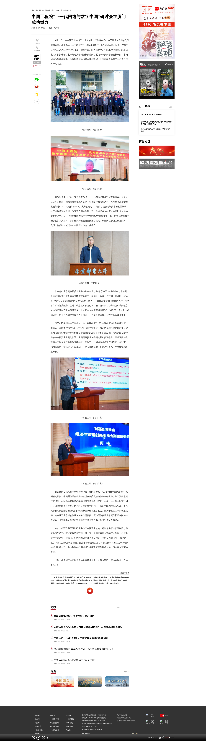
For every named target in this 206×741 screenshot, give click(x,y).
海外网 (37, 734)
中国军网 (69, 726)
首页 (32, 10)
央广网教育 (39, 10)
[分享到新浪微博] (37, 86)
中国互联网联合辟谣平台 (124, 718)
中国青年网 (54, 719)
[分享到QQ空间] (37, 94)
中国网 (37, 723)
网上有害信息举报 (122, 715)
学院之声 (68, 10)
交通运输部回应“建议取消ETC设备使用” (74, 660)
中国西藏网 (54, 730)
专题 (53, 671)
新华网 (37, 719)
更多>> (126, 671)
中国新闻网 (70, 719)
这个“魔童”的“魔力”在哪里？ (151, 114)
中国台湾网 (54, 726)
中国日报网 (39, 730)
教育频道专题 (49, 10)
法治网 (68, 730)
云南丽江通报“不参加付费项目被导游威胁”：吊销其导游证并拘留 (88, 627)
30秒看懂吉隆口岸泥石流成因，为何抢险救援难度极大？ (84, 649)
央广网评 (144, 106)
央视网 (52, 715)
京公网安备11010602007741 (103, 724)
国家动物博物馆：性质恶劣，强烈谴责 (74, 616)
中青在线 (69, 723)
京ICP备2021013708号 (88, 724)
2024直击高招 (59, 10)
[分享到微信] (37, 79)
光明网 (68, 715)
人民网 (37, 715)
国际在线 (38, 726)
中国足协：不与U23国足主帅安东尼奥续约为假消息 (81, 638)
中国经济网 (54, 723)
